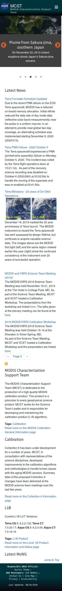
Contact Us (15, 576)
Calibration (19, 424)
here (33, 307)
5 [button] (41, 77)
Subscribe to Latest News (6, 363)
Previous (3, 45)
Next (57, 45)
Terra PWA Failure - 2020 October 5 (26, 147)
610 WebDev (31, 573)
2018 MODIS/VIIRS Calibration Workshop (30, 322)
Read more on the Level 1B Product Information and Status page (26, 545)
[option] (30, 41)
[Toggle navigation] (56, 8)
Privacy (13, 579)
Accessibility (29, 579)
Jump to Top (51, 560)
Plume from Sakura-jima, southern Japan (30, 45)
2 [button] (25, 77)
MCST (16, 6)
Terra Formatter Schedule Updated (26, 99)
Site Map (29, 576)
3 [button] (30, 77)
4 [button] (36, 77)
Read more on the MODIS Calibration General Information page (27, 430)
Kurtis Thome (22, 570)
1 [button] (20, 77)
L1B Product (20, 538)
